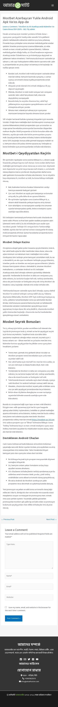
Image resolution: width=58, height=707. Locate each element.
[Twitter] (29, 659)
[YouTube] (37, 659)
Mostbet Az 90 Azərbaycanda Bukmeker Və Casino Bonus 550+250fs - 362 (28, 28)
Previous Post (7, 520)
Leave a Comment (10, 26)
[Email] (25, 659)
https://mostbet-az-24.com (43, 419)
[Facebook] (21, 659)
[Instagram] (33, 659)
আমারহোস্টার (20, 694)
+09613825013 (30, 678)
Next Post (51, 520)
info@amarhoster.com (30, 681)
